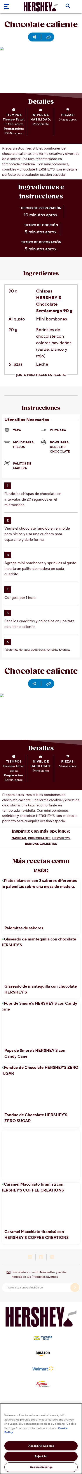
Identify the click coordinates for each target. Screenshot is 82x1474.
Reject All (41, 1456)
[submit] (74, 1287)
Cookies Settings (41, 1467)
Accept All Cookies (41, 1446)
